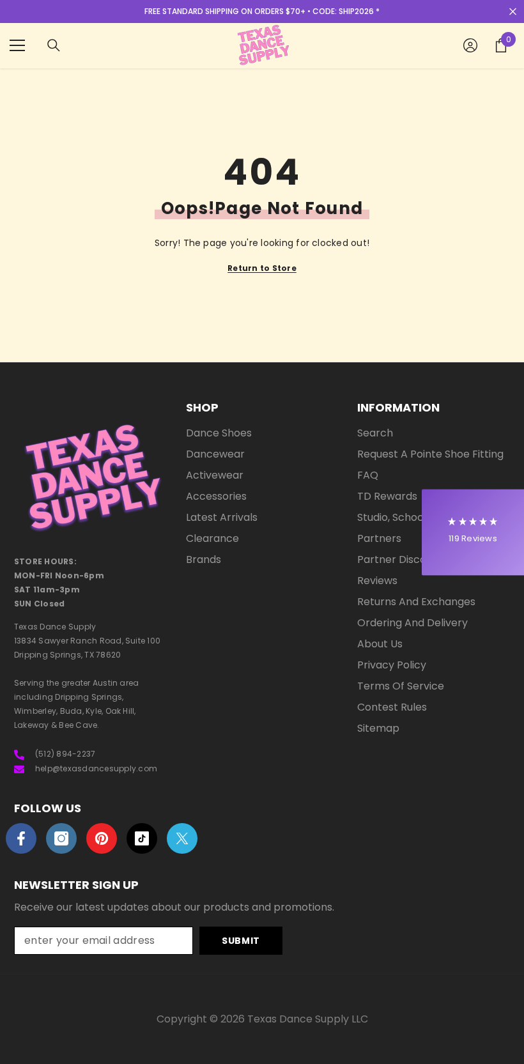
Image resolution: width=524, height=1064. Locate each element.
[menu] (17, 45)
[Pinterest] (101, 838)
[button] (473, 532)
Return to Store (262, 268)
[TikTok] (142, 838)
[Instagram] (61, 838)
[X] (182, 838)
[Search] (53, 45)
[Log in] (470, 45)
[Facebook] (21, 838)
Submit (241, 940)
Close (513, 12)
